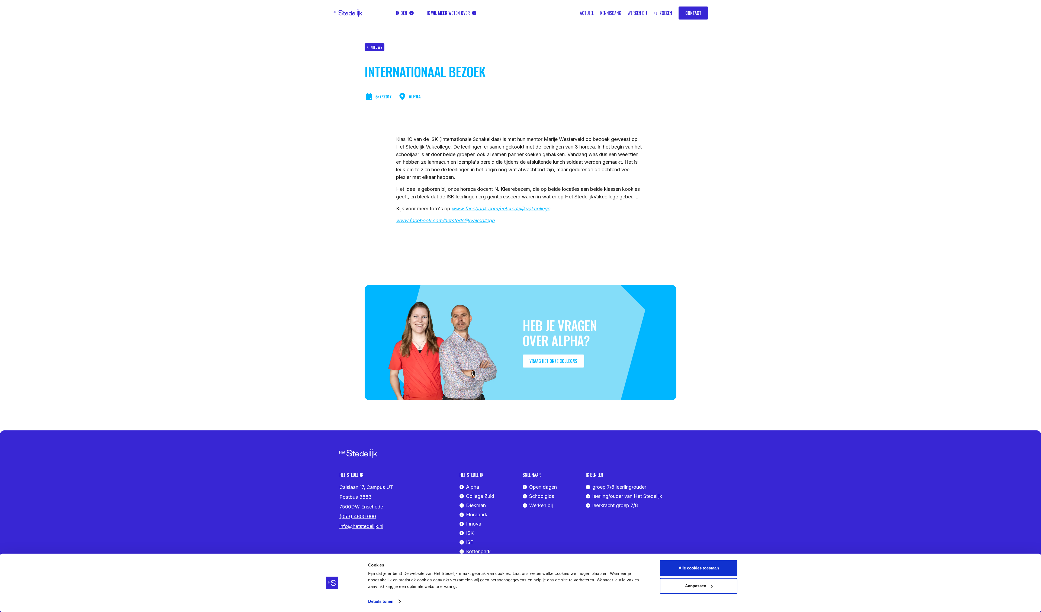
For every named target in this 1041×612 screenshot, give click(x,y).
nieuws (376, 47)
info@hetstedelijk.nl (361, 526)
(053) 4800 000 (357, 516)
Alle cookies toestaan (699, 568)
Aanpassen (695, 585)
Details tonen (380, 601)
